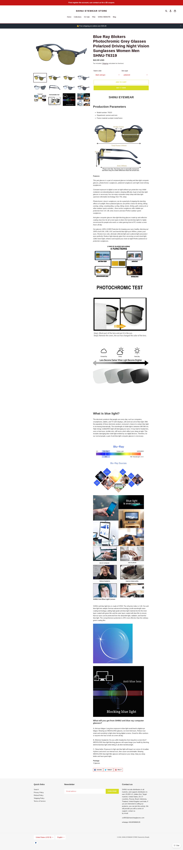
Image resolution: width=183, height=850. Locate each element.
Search (36, 789)
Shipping (105, 63)
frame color (97, 71)
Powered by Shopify (143, 837)
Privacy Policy (39, 792)
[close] (181, 26)
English (59, 837)
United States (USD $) (43, 837)
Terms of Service (40, 801)
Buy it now (121, 88)
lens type (125, 71)
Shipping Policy (39, 798)
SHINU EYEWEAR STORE (91, 11)
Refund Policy (38, 795)
